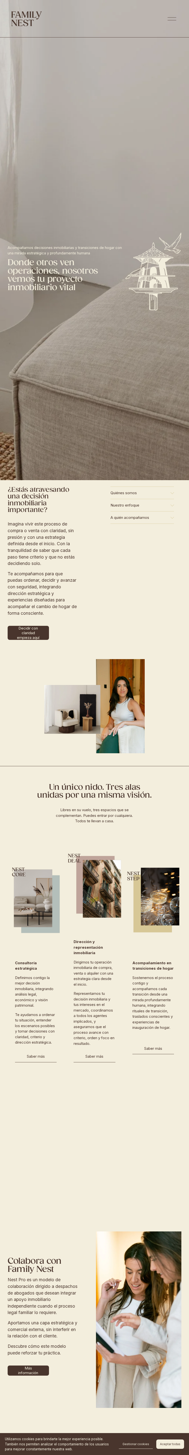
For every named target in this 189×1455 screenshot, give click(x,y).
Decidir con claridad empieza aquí (28, 633)
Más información (28, 1370)
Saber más (36, 1056)
